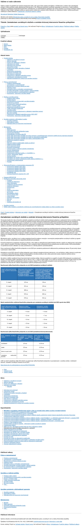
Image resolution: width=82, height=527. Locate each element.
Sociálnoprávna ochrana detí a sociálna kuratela (20, 101)
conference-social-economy (15, 184)
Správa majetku (11, 156)
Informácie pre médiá (13, 64)
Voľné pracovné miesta (13, 146)
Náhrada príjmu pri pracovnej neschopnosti (19, 123)
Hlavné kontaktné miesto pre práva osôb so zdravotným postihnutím (23, 441)
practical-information (13, 190)
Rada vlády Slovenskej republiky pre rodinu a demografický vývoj (25, 138)
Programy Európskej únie (14, 72)
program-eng (10, 187)
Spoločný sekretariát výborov (12, 442)
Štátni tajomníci (11, 130)
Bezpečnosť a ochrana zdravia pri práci (18, 86)
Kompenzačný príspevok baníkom (16, 104)
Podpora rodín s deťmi (13, 98)
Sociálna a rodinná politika (10, 473)
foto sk (9, 200)
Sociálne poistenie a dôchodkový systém (15, 119)
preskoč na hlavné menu (21, 26)
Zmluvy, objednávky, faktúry (15, 154)
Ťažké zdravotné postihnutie (15, 108)
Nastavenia (21, 14)
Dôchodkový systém (12, 122)
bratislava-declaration (13, 197)
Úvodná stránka (8, 58)
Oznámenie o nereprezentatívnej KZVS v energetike (18, 413)
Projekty (9, 161)
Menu (43, 26)
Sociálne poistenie (12, 120)
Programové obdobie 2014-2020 (16, 168)
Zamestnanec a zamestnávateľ (16, 84)
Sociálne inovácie (9, 205)
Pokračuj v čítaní (5, 26)
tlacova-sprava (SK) (12, 194)
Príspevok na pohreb (13, 102)
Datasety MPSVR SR (10, 177)
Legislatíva (10, 69)
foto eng (9, 199)
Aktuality (31, 212)
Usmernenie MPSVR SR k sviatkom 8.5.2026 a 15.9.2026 (20, 412)
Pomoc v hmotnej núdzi (13, 105)
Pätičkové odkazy (69, 26)
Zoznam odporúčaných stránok (12, 444)
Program (9, 180)
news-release (11, 196)
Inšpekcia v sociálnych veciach (16, 59)
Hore (5, 369)
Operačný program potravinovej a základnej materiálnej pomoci (25, 111)
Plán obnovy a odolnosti (14, 74)
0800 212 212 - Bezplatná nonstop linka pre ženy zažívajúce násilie (23, 426)
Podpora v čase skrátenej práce (13, 422)
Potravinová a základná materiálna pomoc (19, 75)
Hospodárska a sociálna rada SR (16, 134)
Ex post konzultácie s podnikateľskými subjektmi (20, 92)
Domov (6, 44)
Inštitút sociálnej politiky (13, 144)
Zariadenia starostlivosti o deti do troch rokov (16, 434)
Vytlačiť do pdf (8, 371)
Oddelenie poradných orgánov (15, 140)
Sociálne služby (11, 110)
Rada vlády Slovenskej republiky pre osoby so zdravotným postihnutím (27, 137)
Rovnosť (9, 141)
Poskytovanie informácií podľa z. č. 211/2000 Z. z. (21, 153)
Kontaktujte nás (8, 49)
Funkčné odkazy (58, 26)
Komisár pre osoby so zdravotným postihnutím (17, 438)
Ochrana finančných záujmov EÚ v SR (18, 174)
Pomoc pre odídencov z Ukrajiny (16, 62)
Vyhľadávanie (49, 26)
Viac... (5, 484)
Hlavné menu (29, 524)
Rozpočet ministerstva (13, 147)
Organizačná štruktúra (13, 132)
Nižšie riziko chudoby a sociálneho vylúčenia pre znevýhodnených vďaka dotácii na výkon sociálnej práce (34, 207)
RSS (5, 47)
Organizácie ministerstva (14, 71)
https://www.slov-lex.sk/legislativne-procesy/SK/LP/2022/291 (18, 365)
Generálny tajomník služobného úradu (18, 131)
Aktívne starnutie (11, 61)
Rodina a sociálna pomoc (11, 97)
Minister (9, 128)
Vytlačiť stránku (8, 372)
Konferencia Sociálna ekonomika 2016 (15, 178)
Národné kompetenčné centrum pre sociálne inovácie (22, 78)
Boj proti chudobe (12, 113)
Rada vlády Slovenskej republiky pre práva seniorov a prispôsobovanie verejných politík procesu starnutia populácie (40, 135)
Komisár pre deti (8, 436)
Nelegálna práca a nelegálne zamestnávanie (20, 89)
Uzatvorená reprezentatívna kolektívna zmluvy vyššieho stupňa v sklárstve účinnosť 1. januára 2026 (32, 419)
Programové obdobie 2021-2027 (16, 166)
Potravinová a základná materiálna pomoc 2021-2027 (22, 114)
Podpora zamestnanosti (13, 83)
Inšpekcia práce (11, 87)
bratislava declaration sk (14, 202)
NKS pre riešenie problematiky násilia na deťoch (21, 143)
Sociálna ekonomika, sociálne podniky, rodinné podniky (23, 90)
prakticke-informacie (12, 186)
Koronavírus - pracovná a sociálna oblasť (18, 93)
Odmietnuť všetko (12, 14)
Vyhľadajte (22, 35)
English (6, 48)
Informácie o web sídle (55, 521)
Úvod (2, 212)
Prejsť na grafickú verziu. (44, 18)
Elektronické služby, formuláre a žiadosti (18, 68)
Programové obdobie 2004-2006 (16, 171)
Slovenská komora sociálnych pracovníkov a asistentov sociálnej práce (24, 439)
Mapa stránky (7, 45)
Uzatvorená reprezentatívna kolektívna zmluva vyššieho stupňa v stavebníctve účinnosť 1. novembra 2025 (34, 421)
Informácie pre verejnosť (14, 65)
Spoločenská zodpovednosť (15, 160)
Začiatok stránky (20, 524)
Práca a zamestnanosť (10, 82)
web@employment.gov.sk (41, 521)
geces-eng (10, 191)
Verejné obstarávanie (13, 150)
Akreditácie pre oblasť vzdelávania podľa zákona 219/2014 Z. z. (25, 159)
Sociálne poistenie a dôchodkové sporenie (15, 489)
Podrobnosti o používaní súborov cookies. (29, 11)
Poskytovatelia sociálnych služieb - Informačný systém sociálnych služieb (25, 423)
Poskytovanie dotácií (13, 151)
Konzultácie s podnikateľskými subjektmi (15, 435)
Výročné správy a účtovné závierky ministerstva (20, 148)
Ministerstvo (7, 127)
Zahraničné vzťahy (12, 67)
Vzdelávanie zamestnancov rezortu (17, 77)
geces (8, 189)
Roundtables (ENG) (12, 193)
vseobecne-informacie (13, 181)
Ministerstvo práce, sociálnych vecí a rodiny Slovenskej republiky (31, 17)
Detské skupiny (11, 100)
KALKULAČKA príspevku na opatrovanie (15, 431)
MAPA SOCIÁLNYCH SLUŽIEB (13, 429)
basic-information (12, 183)
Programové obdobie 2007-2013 (16, 169)
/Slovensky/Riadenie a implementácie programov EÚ (19, 165)
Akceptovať (4, 14)
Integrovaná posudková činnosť (16, 107)
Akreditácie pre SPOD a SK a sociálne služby (20, 157)
